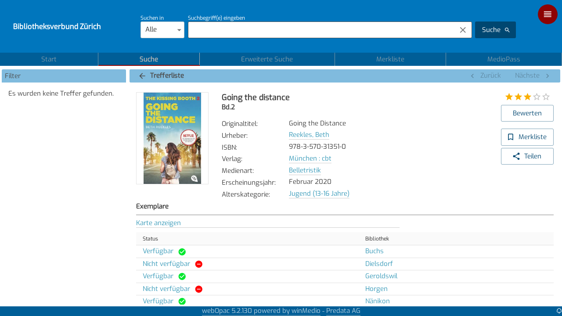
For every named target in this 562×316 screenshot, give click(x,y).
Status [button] (150, 238)
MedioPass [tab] (503, 59)
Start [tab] (49, 59)
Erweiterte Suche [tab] (267, 59)
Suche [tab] (149, 59)
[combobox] (319, 30)
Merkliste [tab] (390, 59)
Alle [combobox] (151, 29)
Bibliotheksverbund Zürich (57, 26)
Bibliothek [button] (377, 238)
